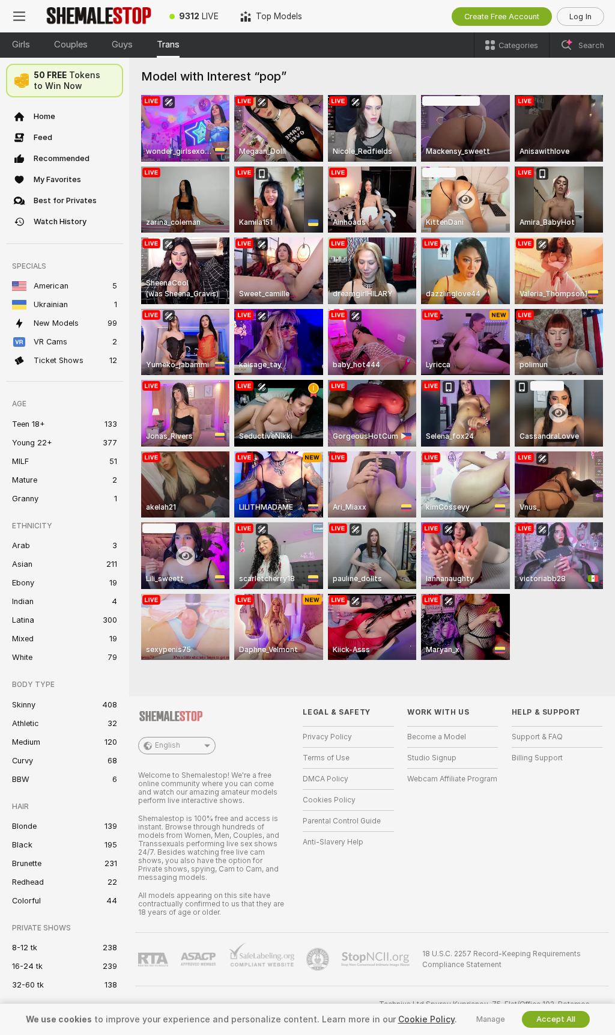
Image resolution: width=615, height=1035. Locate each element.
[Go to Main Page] (98, 16)
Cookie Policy (426, 1019)
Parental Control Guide (342, 821)
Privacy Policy (327, 737)
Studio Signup (431, 758)
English (167, 745)
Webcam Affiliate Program (452, 779)
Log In (580, 16)
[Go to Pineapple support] (319, 959)
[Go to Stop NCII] (376, 959)
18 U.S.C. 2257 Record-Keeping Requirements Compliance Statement (501, 959)
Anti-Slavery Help (333, 842)
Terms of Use (326, 758)
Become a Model (436, 737)
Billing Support (537, 758)
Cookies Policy (329, 800)
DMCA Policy (325, 779)
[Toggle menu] (19, 16)
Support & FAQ (537, 737)
